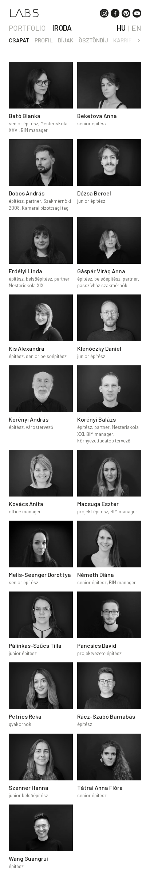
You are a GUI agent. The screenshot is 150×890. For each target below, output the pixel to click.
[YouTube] (137, 13)
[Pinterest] (126, 13)
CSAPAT (19, 40)
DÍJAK (66, 40)
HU (121, 27)
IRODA (62, 27)
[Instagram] (104, 13)
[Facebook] (115, 13)
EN (136, 27)
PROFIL (44, 40)
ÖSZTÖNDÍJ (93, 40)
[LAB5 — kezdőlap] (24, 13)
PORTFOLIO (27, 27)
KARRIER (124, 40)
